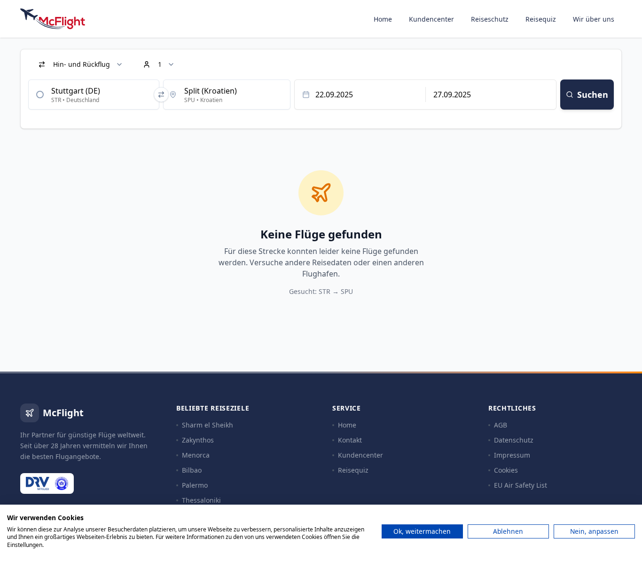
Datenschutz (513, 439)
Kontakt (350, 439)
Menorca (196, 455)
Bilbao (192, 470)
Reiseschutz (490, 19)
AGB (500, 424)
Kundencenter (431, 19)
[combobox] (93, 94)
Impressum (512, 455)
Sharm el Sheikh (207, 424)
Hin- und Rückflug (81, 64)
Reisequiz (540, 19)
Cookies (506, 470)
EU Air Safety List (520, 485)
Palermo (195, 485)
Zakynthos (198, 439)
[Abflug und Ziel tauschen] (161, 94)
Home (383, 19)
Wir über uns (593, 19)
